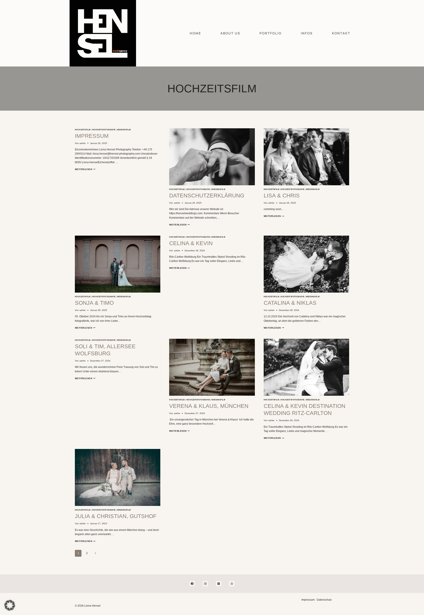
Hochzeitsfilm (82, 130)
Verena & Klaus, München (208, 406)
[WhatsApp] (232, 583)
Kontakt (341, 33)
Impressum (92, 136)
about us (230, 33)
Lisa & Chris (282, 195)
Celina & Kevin (191, 243)
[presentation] (212, 156)
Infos (307, 33)
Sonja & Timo (94, 303)
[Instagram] (205, 583)
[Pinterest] (218, 583)
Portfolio (270, 33)
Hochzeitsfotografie (103, 130)
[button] (9, 605)
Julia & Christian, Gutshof (115, 516)
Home (195, 33)
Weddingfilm (124, 130)
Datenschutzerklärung (206, 195)
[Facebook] (192, 583)
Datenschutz (324, 599)
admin (83, 143)
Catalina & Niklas (290, 303)
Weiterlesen (85, 169)
